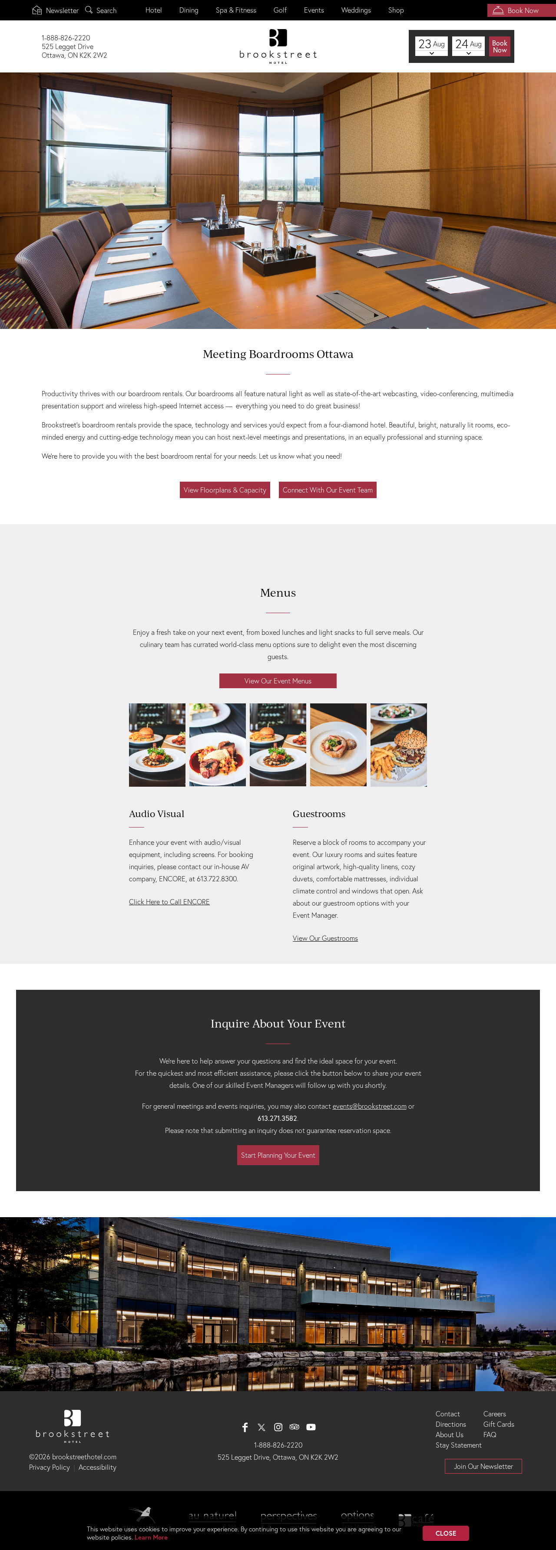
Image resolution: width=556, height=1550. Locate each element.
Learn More (151, 1537)
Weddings (356, 10)
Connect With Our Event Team (328, 490)
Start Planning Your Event (278, 1155)
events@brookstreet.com (370, 1106)
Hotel (154, 10)
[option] (278, 200)
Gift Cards (498, 1424)
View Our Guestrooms (325, 938)
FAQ (489, 1434)
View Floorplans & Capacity (225, 490)
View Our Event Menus (278, 680)
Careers (494, 1413)
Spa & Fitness (236, 10)
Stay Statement (459, 1445)
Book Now (523, 10)
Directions (451, 1424)
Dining (189, 10)
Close (446, 1533)
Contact (448, 1413)
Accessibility (97, 1467)
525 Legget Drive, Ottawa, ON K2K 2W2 (278, 1457)
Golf (280, 10)
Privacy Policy (49, 1467)
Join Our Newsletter (483, 1466)
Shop (396, 10)
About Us (449, 1434)
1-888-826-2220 (278, 1445)
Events (314, 10)
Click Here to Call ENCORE (169, 901)
